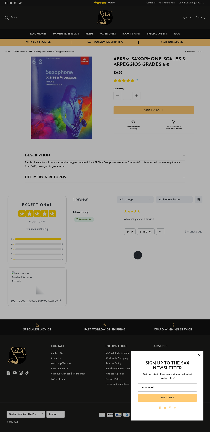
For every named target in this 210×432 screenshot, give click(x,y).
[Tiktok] (175, 408)
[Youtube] (165, 408)
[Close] (199, 355)
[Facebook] (160, 408)
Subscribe (167, 398)
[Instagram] (170, 408)
